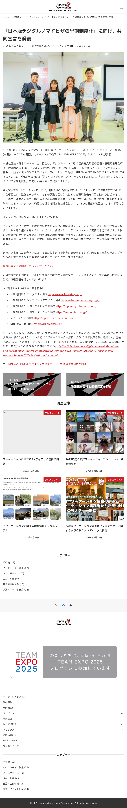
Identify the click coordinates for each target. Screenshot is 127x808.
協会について (10, 724)
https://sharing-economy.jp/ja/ (80, 300)
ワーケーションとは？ (14, 696)
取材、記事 (8, 578)
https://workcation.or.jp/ (71, 312)
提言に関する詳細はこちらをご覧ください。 (29, 266)
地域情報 (7, 718)
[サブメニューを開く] (122, 708)
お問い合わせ (10, 735)
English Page (10, 740)
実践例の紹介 (10, 707)
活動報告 (7, 702)
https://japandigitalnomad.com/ (75, 306)
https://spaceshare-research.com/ (55, 318)
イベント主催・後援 (13, 567)
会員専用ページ (11, 745)
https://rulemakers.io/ (48, 324)
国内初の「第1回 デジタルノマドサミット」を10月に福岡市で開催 (47, 364)
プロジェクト (10, 713)
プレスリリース (82, 45)
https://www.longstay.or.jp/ (65, 294)
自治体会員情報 (11, 584)
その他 (6, 562)
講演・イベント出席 (13, 589)
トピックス (8, 729)
